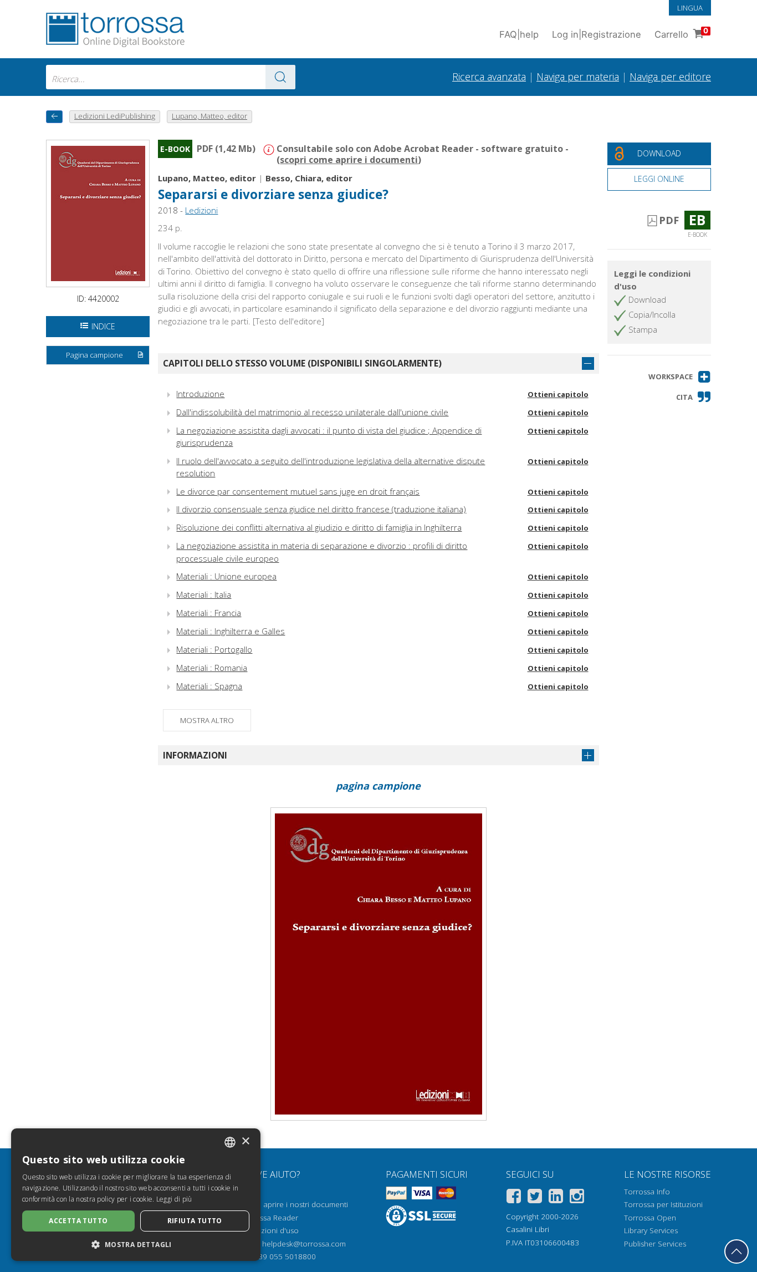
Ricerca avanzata (489, 76)
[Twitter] (534, 1198)
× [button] (245, 1141)
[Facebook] (513, 1198)
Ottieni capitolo (558, 394)
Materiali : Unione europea (226, 576)
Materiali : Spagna (209, 685)
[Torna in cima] (736, 1251)
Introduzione (200, 393)
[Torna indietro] (54, 116)
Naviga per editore (670, 76)
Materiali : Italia (203, 594)
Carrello (681, 33)
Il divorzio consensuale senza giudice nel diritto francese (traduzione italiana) (321, 509)
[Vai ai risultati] (280, 77)
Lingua (690, 8)
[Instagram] (576, 1198)
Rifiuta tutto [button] (194, 1220)
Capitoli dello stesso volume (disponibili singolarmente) (302, 363)
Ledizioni (201, 210)
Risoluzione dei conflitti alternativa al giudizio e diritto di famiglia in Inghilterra (319, 527)
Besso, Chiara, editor (308, 178)
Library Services (651, 1230)
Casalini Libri (527, 1229)
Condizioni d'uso (270, 1230)
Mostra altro (207, 720)
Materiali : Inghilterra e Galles (230, 631)
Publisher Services (655, 1244)
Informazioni (195, 755)
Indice (103, 326)
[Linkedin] (555, 1198)
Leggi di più (174, 1199)
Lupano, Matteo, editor (207, 178)
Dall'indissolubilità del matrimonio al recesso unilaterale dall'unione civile (312, 412)
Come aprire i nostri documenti (294, 1204)
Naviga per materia (577, 76)
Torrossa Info (647, 1192)
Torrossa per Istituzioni (663, 1204)
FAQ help (519, 34)
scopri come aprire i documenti (349, 160)
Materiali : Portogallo (214, 649)
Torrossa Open (650, 1218)
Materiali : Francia (208, 612)
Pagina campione (94, 355)
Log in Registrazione (596, 34)
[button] (679, 377)
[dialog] (135, 1194)
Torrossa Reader (269, 1218)
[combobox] (170, 77)
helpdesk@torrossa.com (304, 1244)
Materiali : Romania (211, 667)
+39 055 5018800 (285, 1256)
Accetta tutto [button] (78, 1220)
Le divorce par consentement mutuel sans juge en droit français (298, 491)
